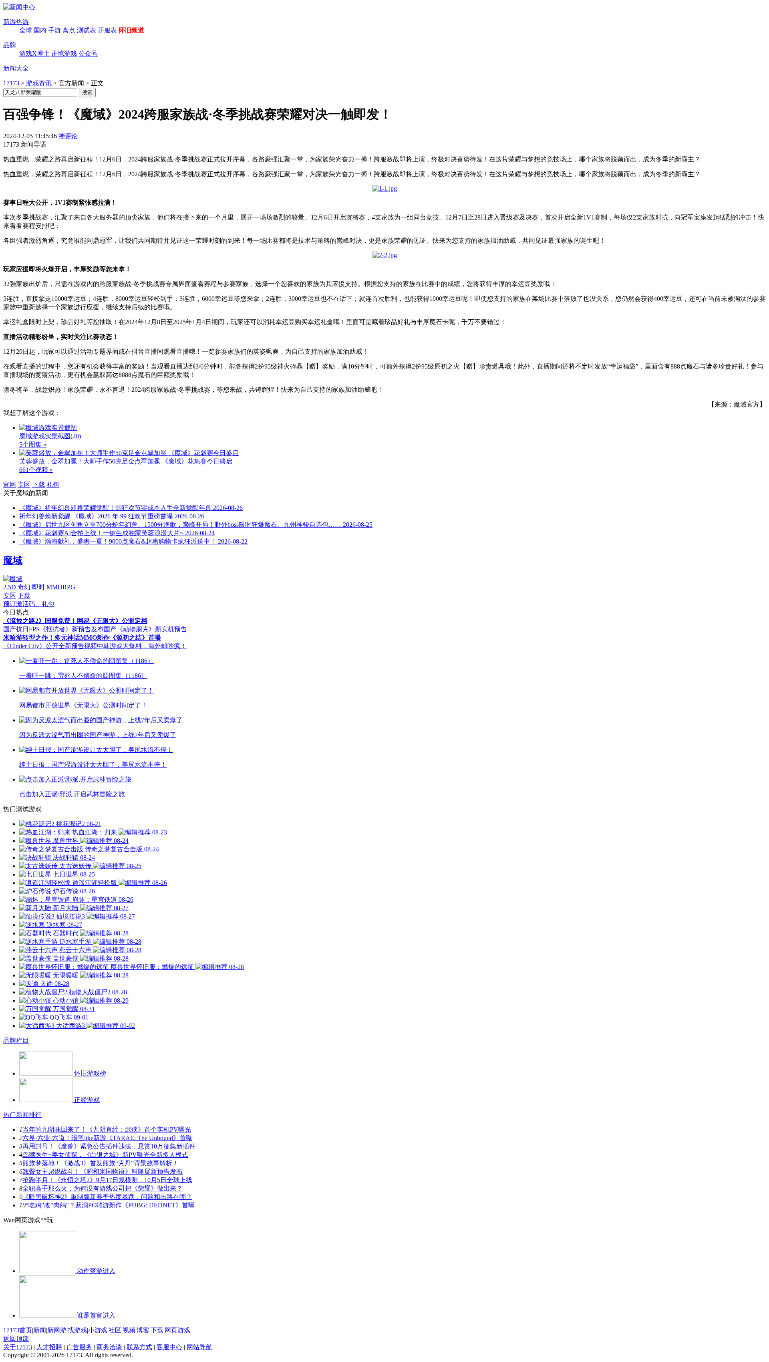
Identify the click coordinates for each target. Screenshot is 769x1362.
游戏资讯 (39, 83)
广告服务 (79, 1347)
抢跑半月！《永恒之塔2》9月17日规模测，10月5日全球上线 (107, 1180)
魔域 (12, 560)
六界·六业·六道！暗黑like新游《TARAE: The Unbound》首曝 (107, 1137)
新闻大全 (16, 68)
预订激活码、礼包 (28, 603)
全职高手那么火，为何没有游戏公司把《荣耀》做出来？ (102, 1188)
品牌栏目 (16, 1040)
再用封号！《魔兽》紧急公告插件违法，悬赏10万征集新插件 (108, 1146)
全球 (25, 30)
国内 (40, 30)
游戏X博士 (34, 53)
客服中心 (169, 1347)
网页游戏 (177, 1330)
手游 (54, 30)
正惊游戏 (64, 53)
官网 (9, 484)
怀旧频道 (131, 30)
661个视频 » (36, 469)
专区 (24, 484)
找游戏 (77, 1330)
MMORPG (60, 587)
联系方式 (139, 1347)
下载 (38, 484)
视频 (129, 1330)
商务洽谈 (109, 1347)
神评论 (68, 136)
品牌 (9, 45)
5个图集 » (32, 444)
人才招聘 (49, 1347)
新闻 (39, 1330)
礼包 (52, 484)
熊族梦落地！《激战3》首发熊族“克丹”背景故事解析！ (100, 1163)
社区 (115, 1330)
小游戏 (97, 1330)
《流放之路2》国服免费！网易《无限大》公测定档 (75, 620)
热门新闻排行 (22, 1114)
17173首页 (17, 1330)
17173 (11, 83)
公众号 (88, 53)
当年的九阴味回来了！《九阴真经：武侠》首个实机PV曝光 (106, 1129)
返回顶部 (16, 1338)
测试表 (86, 30)
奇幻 (24, 587)
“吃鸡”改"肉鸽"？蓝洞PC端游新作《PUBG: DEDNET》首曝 (110, 1205)
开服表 (107, 30)
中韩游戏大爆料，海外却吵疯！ (142, 646)
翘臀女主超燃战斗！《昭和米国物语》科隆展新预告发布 (102, 1171)
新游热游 (16, 21)
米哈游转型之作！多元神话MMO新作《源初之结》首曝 (82, 637)
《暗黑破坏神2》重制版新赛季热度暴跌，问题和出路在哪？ (107, 1196)
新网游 (56, 1330)
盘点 (68, 30)
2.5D (9, 587)
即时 (38, 587)
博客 (143, 1330)
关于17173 (17, 1347)
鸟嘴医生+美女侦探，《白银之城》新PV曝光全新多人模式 (105, 1154)
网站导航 (199, 1347)
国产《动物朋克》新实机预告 (145, 629)
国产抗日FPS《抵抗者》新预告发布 (53, 629)
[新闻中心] (19, 7)
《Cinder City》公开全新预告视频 (50, 646)
